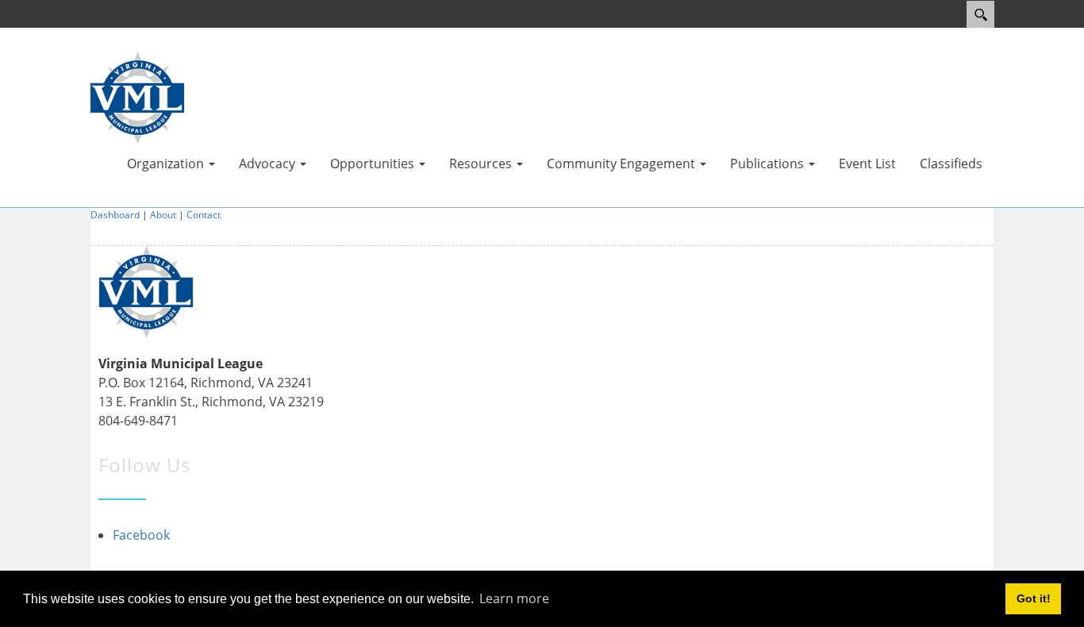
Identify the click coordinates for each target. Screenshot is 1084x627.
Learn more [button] (514, 598)
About (163, 214)
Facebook (141, 535)
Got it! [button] (1034, 598)
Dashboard (115, 214)
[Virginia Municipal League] (137, 96)
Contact (203, 214)
